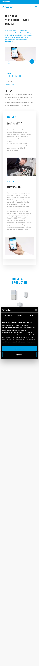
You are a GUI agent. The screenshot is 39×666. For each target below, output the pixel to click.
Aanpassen (18, 354)
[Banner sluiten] (36, 310)
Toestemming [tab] (7, 315)
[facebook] (6, 91)
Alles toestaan (19, 349)
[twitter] (11, 91)
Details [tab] (19, 315)
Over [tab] (32, 315)
